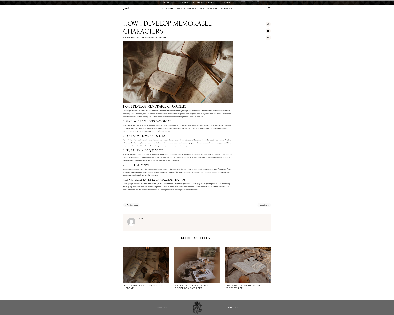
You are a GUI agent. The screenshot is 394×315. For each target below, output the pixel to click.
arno (129, 37)
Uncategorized (148, 37)
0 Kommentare (160, 37)
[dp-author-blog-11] (268, 26)
